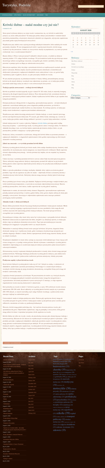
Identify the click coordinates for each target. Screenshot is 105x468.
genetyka (60, 376)
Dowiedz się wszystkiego (77, 67)
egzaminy (57, 374)
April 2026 (31, 371)
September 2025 (32, 392)
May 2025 (30, 404)
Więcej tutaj (74, 73)
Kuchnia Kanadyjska (8, 379)
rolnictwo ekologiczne (59, 407)
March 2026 (31, 374)
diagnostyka (71, 370)
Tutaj (72, 79)
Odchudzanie (6, 404)
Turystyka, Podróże (16, 5)
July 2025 (30, 398)
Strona (73, 82)
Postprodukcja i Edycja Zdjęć (10, 418)
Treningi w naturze (7, 458)
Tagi (46, 15)
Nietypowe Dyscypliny (9, 423)
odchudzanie (66, 391)
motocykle (62, 388)
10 (73, 40)
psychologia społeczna (64, 402)
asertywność (69, 359)
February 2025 (32, 413)
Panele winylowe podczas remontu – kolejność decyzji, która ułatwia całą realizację (14, 365)
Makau (5, 399)
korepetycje (57, 379)
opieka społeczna (61, 394)
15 (94, 40)
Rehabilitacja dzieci (8, 408)
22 (94, 42)
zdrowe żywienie (65, 427)
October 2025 (31, 389)
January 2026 (31, 380)
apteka (62, 359)
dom (61, 372)
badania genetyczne (62, 361)
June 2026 (30, 365)
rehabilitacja (68, 405)
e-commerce (68, 372)
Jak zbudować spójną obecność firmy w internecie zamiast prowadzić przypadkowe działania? (13, 373)
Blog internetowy (29, 15)
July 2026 (30, 362)
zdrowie (59, 430)
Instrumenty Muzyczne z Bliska (11, 439)
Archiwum (40, 15)
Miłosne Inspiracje (7, 413)
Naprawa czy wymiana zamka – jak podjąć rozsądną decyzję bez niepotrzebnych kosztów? (14, 428)
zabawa (56, 425)
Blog (72, 76)
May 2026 (30, 368)
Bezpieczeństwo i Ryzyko (9, 449)
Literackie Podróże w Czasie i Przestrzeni (13, 444)
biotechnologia (60, 363)
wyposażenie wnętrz (69, 422)
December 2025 (32, 383)
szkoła (63, 413)
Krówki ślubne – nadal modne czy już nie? (31, 24)
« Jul (71, 51)
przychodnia (64, 399)
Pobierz (73, 64)
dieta (56, 372)
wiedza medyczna (62, 420)
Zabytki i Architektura (8, 359)
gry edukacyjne (71, 377)
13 (85, 40)
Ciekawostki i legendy (8, 384)
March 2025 (31, 410)
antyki (56, 359)
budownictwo (61, 366)
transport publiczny (64, 418)
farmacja (65, 374)
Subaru (5, 389)
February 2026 (32, 377)
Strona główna (7, 15)
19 (81, 42)
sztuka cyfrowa (62, 417)
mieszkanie (60, 385)
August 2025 (31, 395)
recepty (58, 404)
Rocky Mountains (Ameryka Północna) (12, 434)
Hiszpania (5, 394)
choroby (59, 369)
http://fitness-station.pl (76, 61)
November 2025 (32, 386)
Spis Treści (17, 15)
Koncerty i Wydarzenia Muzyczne (11, 453)
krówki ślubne (42, 123)
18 (77, 42)
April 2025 (31, 407)
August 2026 (31, 359)
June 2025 (30, 401)
